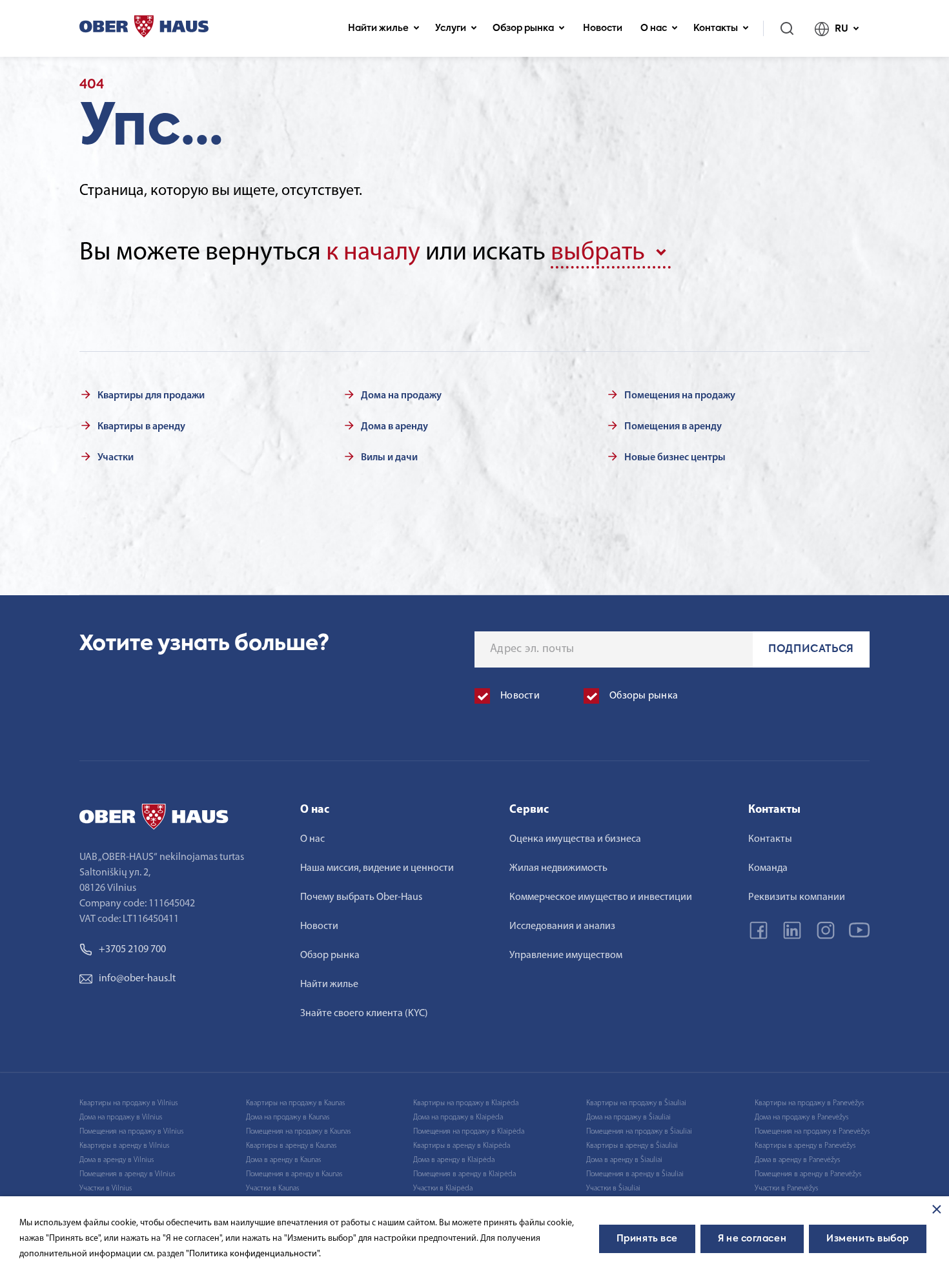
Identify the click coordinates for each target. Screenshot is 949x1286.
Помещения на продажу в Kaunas (298, 1132)
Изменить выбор (867, 1238)
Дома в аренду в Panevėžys (797, 1160)
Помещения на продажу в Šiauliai (639, 1132)
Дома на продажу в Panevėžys (801, 1117)
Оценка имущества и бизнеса (575, 839)
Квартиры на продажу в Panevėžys (809, 1103)
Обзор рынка (523, 28)
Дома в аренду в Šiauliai (624, 1160)
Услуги (450, 28)
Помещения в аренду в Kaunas (294, 1174)
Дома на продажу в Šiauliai (628, 1117)
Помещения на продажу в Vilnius (131, 1132)
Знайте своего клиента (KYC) (364, 1013)
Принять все (647, 1238)
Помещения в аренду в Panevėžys (808, 1174)
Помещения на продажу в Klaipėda (468, 1132)
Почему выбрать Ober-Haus (361, 897)
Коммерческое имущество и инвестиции (600, 897)
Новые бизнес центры (675, 458)
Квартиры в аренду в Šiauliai (632, 1146)
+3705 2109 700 (132, 949)
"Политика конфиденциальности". (253, 1254)
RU (841, 29)
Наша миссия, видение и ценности (377, 868)
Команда (768, 868)
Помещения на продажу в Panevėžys (812, 1132)
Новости (602, 28)
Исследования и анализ (562, 926)
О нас (653, 28)
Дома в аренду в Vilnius (116, 1160)
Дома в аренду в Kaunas (283, 1160)
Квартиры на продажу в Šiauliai (636, 1103)
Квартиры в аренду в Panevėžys (805, 1146)
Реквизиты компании (796, 897)
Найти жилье (378, 28)
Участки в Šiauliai (613, 1188)
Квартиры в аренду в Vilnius (124, 1146)
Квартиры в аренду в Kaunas (291, 1146)
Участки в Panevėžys (786, 1188)
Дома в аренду (394, 427)
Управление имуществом (565, 955)
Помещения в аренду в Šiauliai (635, 1174)
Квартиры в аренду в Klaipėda (461, 1146)
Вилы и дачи (389, 458)
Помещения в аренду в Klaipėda (464, 1174)
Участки (115, 458)
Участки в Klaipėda (443, 1188)
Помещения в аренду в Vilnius (127, 1174)
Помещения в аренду (673, 427)
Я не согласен (752, 1238)
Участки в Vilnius (105, 1188)
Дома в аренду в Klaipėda (454, 1160)
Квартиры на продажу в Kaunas (295, 1103)
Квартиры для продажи (151, 396)
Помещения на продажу (679, 396)
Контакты (715, 28)
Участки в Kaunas (272, 1188)
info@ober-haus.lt (137, 979)
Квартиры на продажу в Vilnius (128, 1103)
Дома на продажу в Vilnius (120, 1117)
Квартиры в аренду (141, 427)
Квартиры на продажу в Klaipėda (465, 1103)
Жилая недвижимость (558, 868)
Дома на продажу (401, 396)
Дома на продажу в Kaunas (287, 1117)
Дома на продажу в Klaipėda (458, 1117)
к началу (373, 253)
